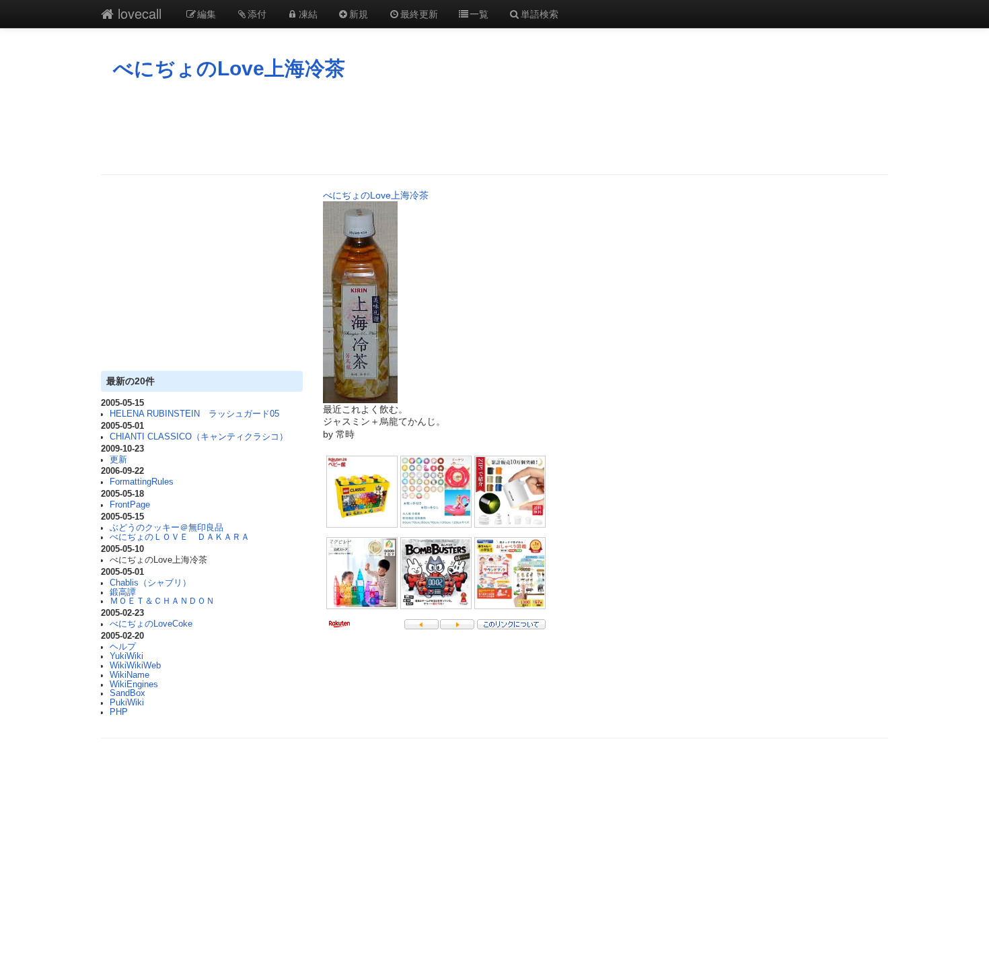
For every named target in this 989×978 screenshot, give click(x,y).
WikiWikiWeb (135, 665)
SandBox (127, 693)
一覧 (479, 13)
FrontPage (130, 505)
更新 (118, 459)
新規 (358, 13)
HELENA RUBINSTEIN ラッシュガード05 (194, 414)
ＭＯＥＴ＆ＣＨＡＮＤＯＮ (162, 601)
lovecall (137, 13)
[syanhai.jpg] (360, 301)
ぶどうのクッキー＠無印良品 (166, 527)
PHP (119, 712)
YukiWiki (126, 656)
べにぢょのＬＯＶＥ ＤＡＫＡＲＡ (180, 537)
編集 (206, 13)
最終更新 (419, 13)
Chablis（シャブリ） (150, 583)
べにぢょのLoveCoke (151, 624)
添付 (257, 13)
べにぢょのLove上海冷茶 (229, 68)
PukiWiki (127, 702)
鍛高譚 (123, 592)
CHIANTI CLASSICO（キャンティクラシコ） (199, 437)
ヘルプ (123, 647)
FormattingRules (142, 482)
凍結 (308, 13)
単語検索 (539, 13)
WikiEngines (134, 684)
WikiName (129, 675)
